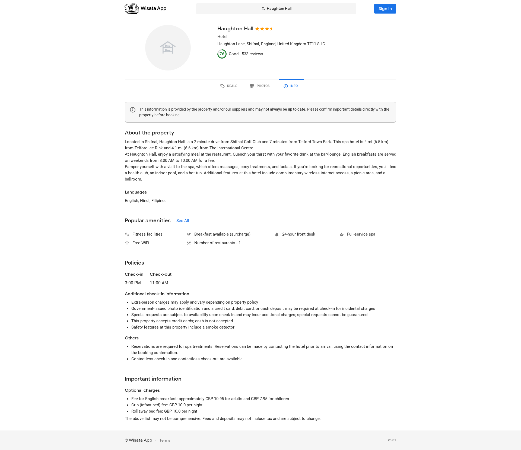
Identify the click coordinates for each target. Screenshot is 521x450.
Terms (165, 440)
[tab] (229, 86)
